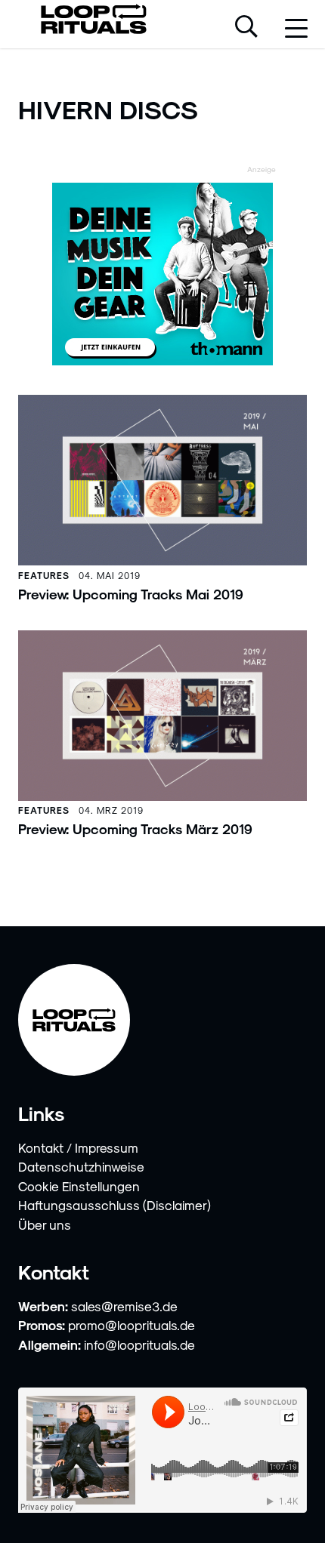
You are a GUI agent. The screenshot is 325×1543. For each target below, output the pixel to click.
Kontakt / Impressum (78, 1147)
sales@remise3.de (124, 1306)
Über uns (44, 1224)
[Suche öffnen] (246, 28)
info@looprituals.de (139, 1344)
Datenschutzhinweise (81, 1166)
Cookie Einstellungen (79, 1185)
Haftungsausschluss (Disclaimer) (114, 1204)
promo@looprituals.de (131, 1324)
